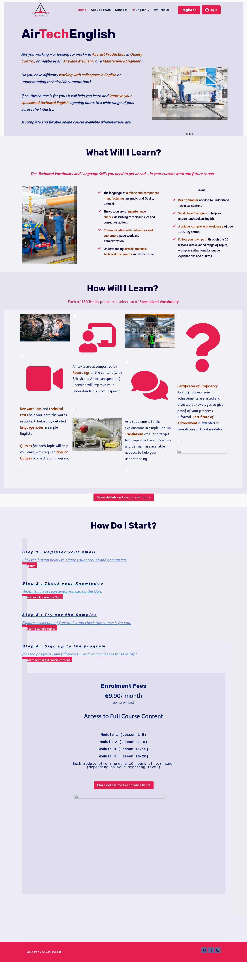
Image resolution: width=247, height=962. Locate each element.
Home (82, 10)
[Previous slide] (155, 93)
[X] (211, 950)
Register (189, 10)
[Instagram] (218, 950)
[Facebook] (204, 950)
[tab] (187, 134)
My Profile (161, 10)
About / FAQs (101, 10)
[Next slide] (224, 93)
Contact (121, 10)
